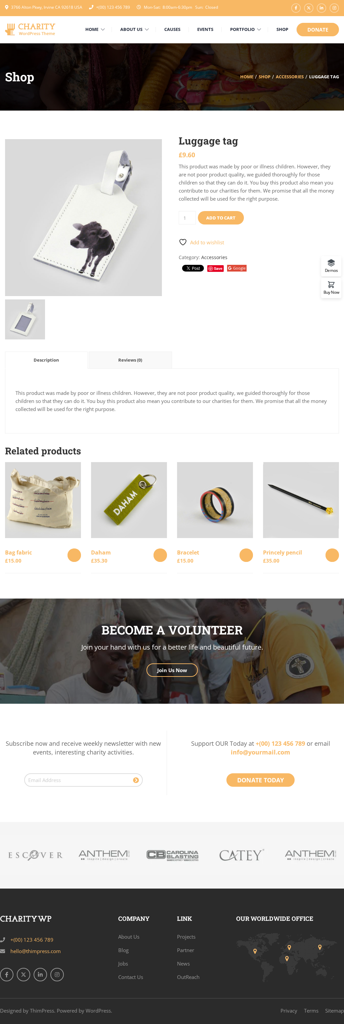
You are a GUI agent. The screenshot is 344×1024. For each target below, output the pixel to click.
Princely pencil (282, 552)
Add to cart (220, 218)
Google (239, 268)
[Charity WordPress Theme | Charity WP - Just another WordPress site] (30, 29)
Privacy (289, 1010)
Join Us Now (172, 670)
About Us (128, 936)
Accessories (290, 77)
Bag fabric (18, 552)
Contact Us (130, 977)
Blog (123, 950)
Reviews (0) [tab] (130, 360)
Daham (101, 552)
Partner (185, 950)
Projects (186, 936)
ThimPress (42, 1010)
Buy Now (331, 291)
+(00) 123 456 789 (113, 7)
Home (246, 77)
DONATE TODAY (260, 780)
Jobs (123, 963)
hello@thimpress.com (35, 951)
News (183, 963)
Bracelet (188, 552)
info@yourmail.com (260, 752)
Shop (264, 77)
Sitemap (334, 1010)
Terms (311, 1010)
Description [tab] (46, 360)
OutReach (188, 977)
